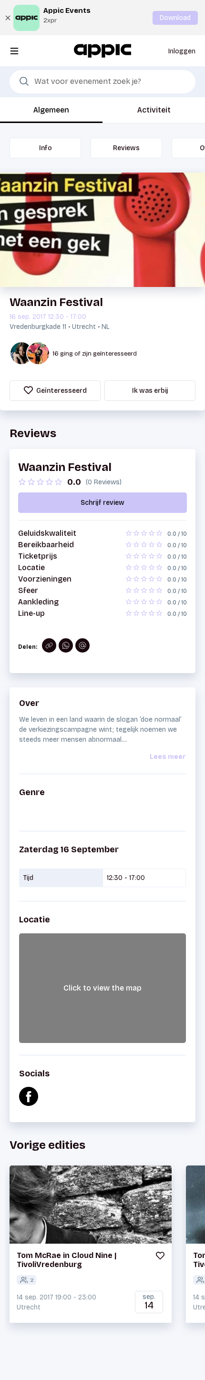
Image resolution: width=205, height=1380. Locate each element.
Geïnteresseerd (61, 391)
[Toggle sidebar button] (14, 51)
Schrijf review (102, 503)
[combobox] (102, 82)
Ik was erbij (150, 391)
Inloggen (181, 51)
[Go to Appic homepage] (102, 50)
